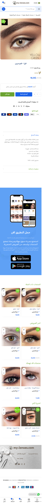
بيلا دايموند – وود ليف (13, 428)
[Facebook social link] (24, 106)
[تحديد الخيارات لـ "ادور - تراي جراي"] (24, 329)
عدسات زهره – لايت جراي (32, 428)
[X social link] (21, 106)
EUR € (37, 499)
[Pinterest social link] (15, 464)
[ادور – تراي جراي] (31, 336)
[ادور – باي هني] (10, 336)
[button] (24, 409)
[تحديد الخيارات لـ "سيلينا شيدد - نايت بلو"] (4, 369)
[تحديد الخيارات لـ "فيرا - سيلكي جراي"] (24, 291)
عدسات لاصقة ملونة (28, 15)
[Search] (3, 9)
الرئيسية (38, 15)
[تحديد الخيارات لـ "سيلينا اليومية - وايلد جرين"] (24, 369)
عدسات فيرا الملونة (15, 15)
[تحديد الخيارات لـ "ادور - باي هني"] (4, 329)
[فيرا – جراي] (10, 297)
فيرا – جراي (16, 309)
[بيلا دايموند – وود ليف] (10, 416)
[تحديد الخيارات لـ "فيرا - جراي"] (4, 291)
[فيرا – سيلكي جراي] (31, 297)
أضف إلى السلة (24, 94)
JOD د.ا (37, 492)
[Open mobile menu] (39, 9)
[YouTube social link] (18, 464)
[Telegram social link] (14, 106)
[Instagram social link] (21, 464)
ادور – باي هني (15, 348)
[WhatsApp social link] (16, 106)
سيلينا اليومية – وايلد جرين (32, 388)
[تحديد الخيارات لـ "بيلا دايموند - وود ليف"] (4, 409)
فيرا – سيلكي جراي (35, 309)
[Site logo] (21, 3)
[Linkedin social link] (19, 106)
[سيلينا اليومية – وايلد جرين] (31, 376)
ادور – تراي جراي (35, 348)
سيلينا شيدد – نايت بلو (13, 388)
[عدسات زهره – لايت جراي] (31, 416)
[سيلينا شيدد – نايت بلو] (10, 376)
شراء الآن (7, 94)
